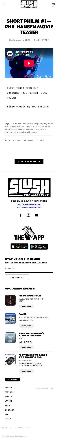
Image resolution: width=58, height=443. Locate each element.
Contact (10, 410)
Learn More (26, 306)
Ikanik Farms (11, 129)
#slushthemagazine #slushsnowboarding (29, 206)
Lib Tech (38, 129)
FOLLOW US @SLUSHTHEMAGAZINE (29, 201)
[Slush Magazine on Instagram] (28, 215)
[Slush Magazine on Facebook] (21, 215)
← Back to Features (29, 161)
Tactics (22, 132)
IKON (19, 129)
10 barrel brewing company (34, 123)
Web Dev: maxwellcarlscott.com (14, 436)
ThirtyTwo (32, 132)
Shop (7, 405)
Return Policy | (9, 428)
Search (9, 387)
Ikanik (47, 126)
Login (8, 419)
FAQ (7, 414)
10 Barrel (16, 123)
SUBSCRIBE (17, 277)
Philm (15, 132)
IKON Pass (28, 129)
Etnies (41, 126)
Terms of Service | (26, 428)
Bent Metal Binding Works (24, 126)
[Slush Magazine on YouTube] (36, 215)
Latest (8, 401)
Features (10, 392)
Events (8, 396)
